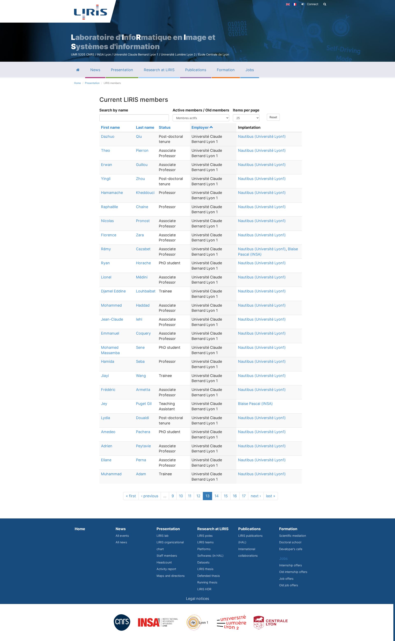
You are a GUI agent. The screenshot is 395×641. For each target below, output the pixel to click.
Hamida (107, 361)
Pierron (142, 150)
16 (235, 496)
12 (198, 496)
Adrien (106, 446)
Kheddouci (145, 192)
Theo (105, 150)
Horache (143, 263)
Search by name (113, 110)
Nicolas (107, 221)
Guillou (142, 164)
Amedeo (108, 432)
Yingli (105, 178)
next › (256, 496)
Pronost (143, 221)
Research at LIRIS (213, 529)
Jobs (283, 558)
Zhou (140, 178)
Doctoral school (290, 542)
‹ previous (149, 496)
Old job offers (288, 585)
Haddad (143, 305)
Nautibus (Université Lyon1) (262, 136)
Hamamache (112, 192)
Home (77, 83)
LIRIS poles (205, 535)
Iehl (139, 319)
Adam (141, 474)
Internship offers (290, 565)
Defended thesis (208, 575)
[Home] (90, 12)
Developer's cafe (290, 549)
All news (121, 542)
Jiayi (105, 375)
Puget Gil (144, 403)
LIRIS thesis (205, 569)
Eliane (106, 460)
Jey (104, 403)
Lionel (106, 277)
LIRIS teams (205, 542)
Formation (288, 529)
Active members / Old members (201, 110)
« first (131, 496)
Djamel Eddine (113, 291)
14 (217, 496)
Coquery (143, 333)
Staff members (167, 555)
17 (244, 496)
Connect (312, 4)
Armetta (143, 389)
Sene (140, 347)
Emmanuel (110, 333)
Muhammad (111, 474)
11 (189, 496)
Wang (141, 375)
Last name (145, 127)
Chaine (142, 207)
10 (181, 496)
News (121, 529)
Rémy (106, 249)
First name (110, 127)
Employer (200, 127)
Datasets (203, 562)
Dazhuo (107, 136)
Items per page (246, 110)
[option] (197, 31)
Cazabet (143, 249)
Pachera (143, 432)
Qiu (139, 136)
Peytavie (143, 446)
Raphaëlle (109, 207)
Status (165, 127)
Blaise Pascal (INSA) (255, 403)
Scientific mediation (292, 535)
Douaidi (142, 418)
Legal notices (197, 598)
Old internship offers (293, 572)
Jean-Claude (112, 319)
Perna (141, 460)
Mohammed (111, 305)
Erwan (106, 164)
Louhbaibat (146, 291)
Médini (142, 277)
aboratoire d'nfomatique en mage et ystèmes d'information (143, 42)
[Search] (324, 4)
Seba (140, 361)
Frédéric (108, 389)
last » (270, 496)
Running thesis (207, 582)
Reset (273, 117)
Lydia (105, 418)
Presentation (92, 83)
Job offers (286, 578)
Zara (140, 235)
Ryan (105, 263)
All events (122, 535)
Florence (108, 235)
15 (226, 496)
